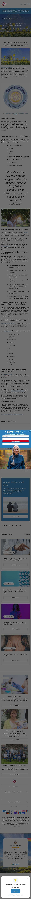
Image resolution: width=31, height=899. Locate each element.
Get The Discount (15, 441)
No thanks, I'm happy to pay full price (15, 443)
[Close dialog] (30, 431)
